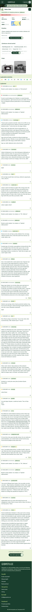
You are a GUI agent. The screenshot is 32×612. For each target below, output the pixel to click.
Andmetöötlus (4, 606)
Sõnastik (3, 581)
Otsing (3, 591)
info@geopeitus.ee (6, 597)
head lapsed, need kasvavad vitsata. (18, 421)
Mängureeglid (4, 579)
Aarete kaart (4, 589)
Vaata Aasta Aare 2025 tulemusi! (16, 5)
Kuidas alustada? (5, 576)
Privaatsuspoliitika (5, 603)
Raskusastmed (4, 583)
